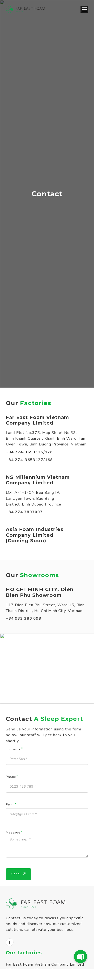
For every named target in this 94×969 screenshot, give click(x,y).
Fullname (13, 749)
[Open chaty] (80, 956)
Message (13, 832)
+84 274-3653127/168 (29, 460)
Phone (11, 777)
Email (10, 805)
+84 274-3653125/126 (29, 452)
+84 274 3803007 (24, 512)
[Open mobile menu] (84, 9)
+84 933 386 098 (23, 618)
